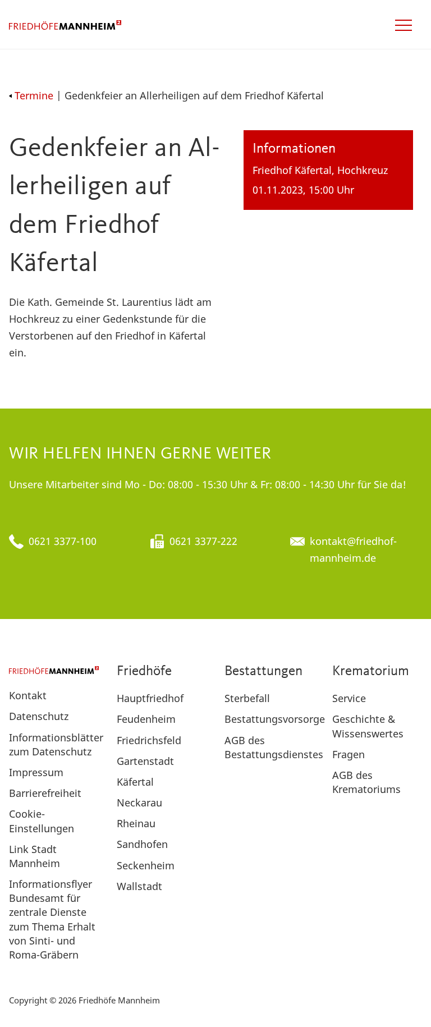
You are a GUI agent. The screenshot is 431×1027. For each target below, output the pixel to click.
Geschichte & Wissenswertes (368, 726)
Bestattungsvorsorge (274, 719)
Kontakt (28, 695)
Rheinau (136, 823)
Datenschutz (38, 716)
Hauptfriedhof (150, 698)
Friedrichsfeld (149, 740)
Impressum (36, 772)
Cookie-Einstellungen (41, 821)
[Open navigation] (403, 25)
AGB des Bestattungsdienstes (273, 747)
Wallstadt (139, 886)
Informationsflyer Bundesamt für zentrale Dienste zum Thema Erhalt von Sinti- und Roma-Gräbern (52, 919)
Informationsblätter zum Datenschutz (56, 744)
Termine (34, 95)
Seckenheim (146, 865)
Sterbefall (247, 698)
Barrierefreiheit (45, 793)
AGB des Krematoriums (366, 782)
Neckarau (139, 802)
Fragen (348, 754)
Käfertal (135, 781)
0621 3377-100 (63, 541)
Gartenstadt (145, 761)
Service (349, 698)
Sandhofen (142, 844)
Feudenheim (146, 719)
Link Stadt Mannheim (34, 856)
